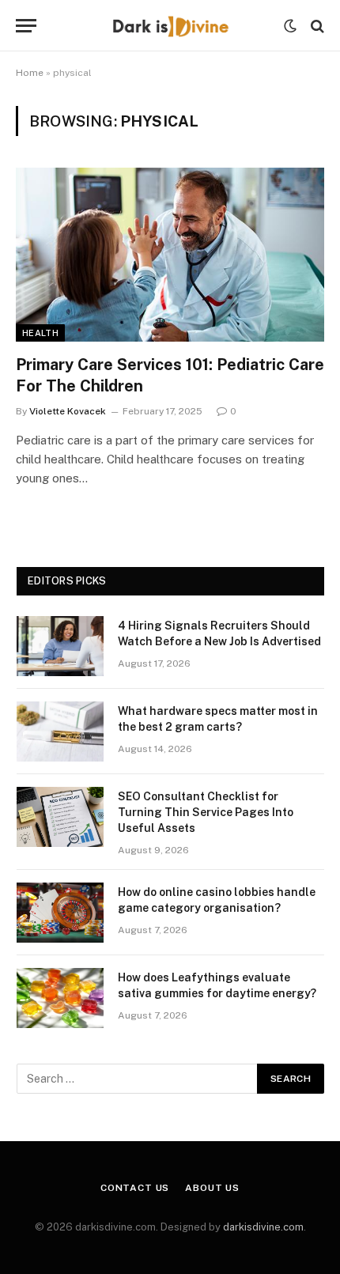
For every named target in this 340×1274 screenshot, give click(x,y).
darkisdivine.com (263, 1227)
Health (40, 333)
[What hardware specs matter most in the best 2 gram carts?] (60, 731)
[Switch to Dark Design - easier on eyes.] (290, 26)
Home (29, 72)
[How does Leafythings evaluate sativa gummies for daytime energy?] (60, 998)
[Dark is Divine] (170, 25)
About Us (212, 1187)
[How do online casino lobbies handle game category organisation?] (60, 913)
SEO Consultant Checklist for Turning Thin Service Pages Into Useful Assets (205, 812)
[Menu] (26, 25)
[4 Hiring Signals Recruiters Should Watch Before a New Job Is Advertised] (60, 646)
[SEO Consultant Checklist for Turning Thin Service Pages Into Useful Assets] (60, 817)
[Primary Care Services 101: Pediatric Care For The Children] (170, 254)
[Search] (316, 25)
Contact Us (134, 1187)
